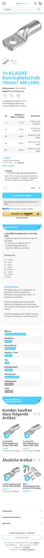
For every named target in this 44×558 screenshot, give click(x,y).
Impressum (31, 533)
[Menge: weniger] (5, 188)
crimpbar (8, 370)
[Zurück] (34, 414)
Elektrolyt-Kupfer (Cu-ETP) (15, 334)
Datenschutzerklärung (17, 533)
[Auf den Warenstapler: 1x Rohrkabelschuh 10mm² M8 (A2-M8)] (6, 478)
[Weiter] (39, 414)
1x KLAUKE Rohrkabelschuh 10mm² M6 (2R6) (31, 443)
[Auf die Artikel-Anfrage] (5, 95)
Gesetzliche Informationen (11, 517)
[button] (5, 62)
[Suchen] (39, 9)
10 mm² (12, 348)
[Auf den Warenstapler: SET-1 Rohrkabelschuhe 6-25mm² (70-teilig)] (27, 478)
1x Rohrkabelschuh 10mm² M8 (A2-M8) (11, 485)
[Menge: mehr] (39, 188)
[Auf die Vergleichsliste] (12, 95)
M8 (6, 348)
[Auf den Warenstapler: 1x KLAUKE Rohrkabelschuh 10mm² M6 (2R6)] (27, 436)
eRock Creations (28, 549)
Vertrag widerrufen (22, 537)
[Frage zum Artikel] (18, 95)
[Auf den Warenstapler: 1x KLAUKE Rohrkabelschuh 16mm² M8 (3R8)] (6, 436)
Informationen (7, 511)
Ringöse (8, 355)
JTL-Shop (26, 547)
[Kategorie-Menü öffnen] (4, 3)
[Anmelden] (35, 3)
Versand (21, 162)
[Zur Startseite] (22, 3)
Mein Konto (6, 523)
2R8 (6, 363)
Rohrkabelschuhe (17, 91)
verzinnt (8, 341)
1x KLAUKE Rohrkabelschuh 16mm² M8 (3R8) (10, 443)
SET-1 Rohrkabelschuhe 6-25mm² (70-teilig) (32, 486)
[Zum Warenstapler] (40, 3)
